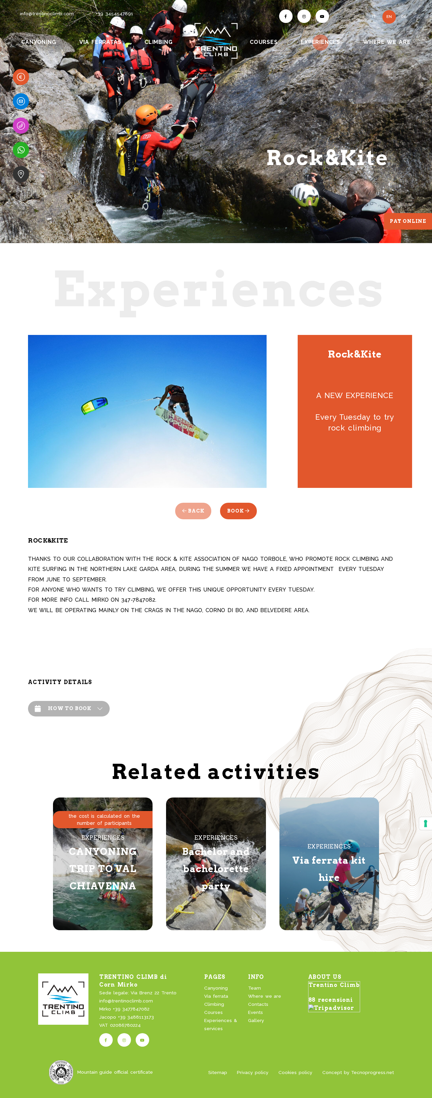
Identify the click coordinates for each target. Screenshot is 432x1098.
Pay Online (408, 221)
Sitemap (217, 1072)
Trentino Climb (334, 985)
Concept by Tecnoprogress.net (358, 1072)
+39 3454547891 (114, 13)
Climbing (214, 1004)
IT (374, 16)
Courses (213, 1012)
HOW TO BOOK (69, 708)
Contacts (258, 1004)
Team (254, 988)
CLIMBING (158, 42)
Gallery (256, 1020)
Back (195, 511)
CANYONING (38, 42)
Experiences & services (220, 1024)
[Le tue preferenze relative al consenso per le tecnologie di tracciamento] (425, 823)
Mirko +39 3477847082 (124, 1009)
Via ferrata (216, 996)
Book (236, 511)
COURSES (264, 42)
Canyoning (216, 988)
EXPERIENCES (321, 41)
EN (389, 16)
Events (255, 1012)
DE (403, 16)
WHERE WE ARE (386, 42)
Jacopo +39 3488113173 (126, 1017)
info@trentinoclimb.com (47, 13)
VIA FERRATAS (100, 42)
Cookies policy (295, 1072)
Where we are (264, 996)
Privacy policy (252, 1072)
